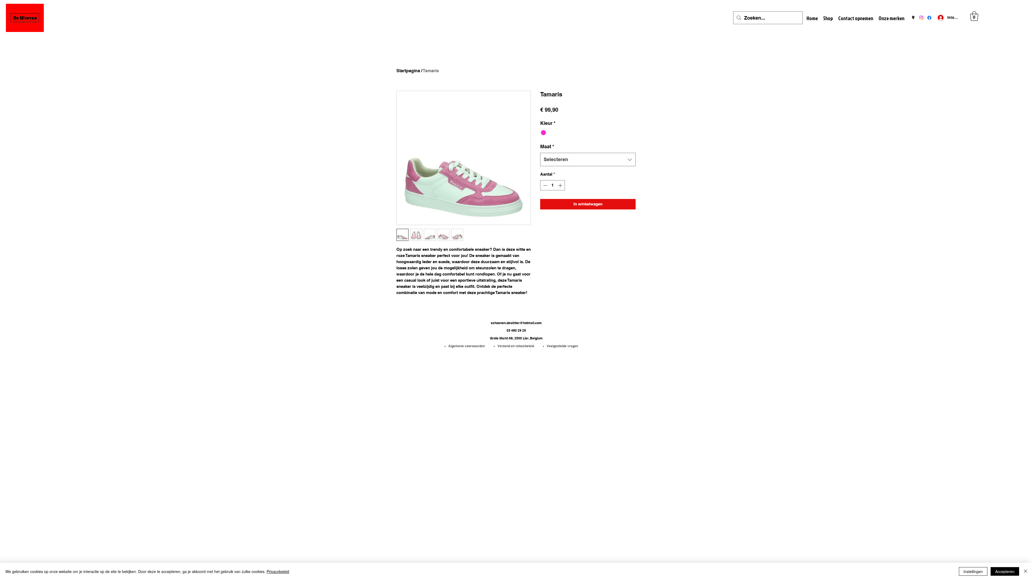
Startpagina (408, 70)
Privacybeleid (278, 571)
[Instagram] (921, 17)
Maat (547, 146)
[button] (974, 16)
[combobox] (588, 159)
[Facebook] (929, 17)
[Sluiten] (1025, 571)
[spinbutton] (552, 185)
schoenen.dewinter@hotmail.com (516, 323)
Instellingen (973, 571)
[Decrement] (544, 185)
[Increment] (560, 185)
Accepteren (1005, 571)
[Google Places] (913, 17)
